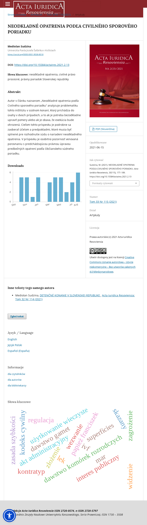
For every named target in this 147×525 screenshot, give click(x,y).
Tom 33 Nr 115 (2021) (59, 14)
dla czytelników (16, 374)
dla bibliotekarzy (17, 385)
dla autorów (14, 379)
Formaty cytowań (102, 183)
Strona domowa (17, 14)
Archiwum (36, 14)
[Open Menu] (7, 4)
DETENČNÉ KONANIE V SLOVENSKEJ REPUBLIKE (70, 295)
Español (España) (18, 351)
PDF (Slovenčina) (104, 129)
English (12, 339)
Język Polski (15, 345)
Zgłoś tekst (17, 316)
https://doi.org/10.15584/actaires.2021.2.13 (41, 65)
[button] (9, 515)
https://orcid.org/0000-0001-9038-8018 (25, 54)
